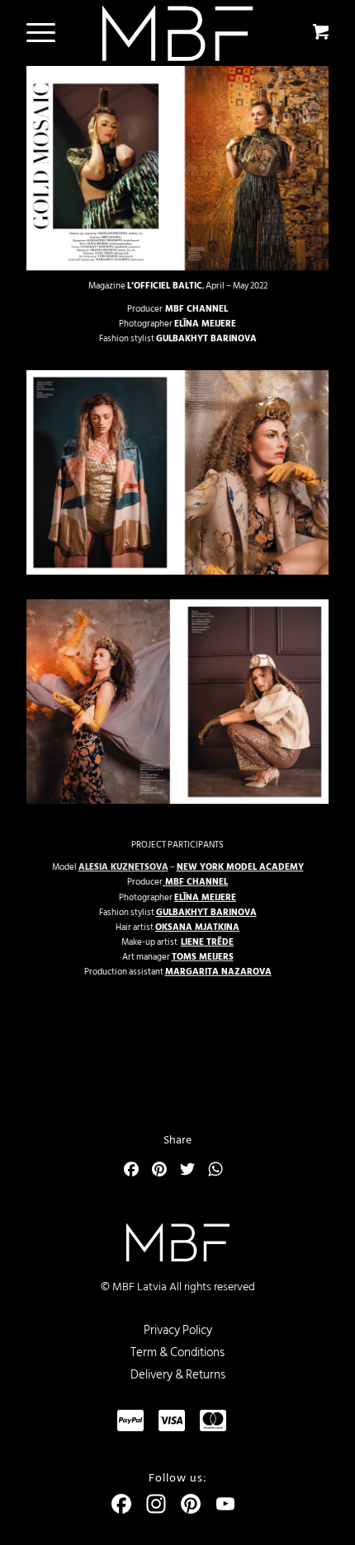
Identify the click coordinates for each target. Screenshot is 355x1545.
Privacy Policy (178, 1330)
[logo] (177, 33)
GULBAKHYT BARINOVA (206, 338)
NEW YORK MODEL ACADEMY (240, 867)
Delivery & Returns (177, 1374)
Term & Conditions (177, 1352)
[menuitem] (38, 33)
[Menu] (32, 33)
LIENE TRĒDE (207, 942)
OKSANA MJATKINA (197, 927)
